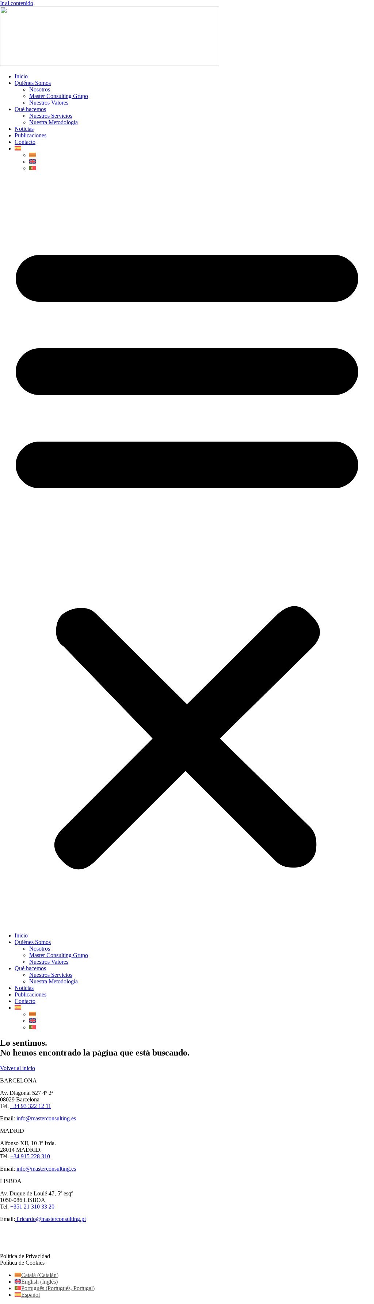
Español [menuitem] (30, 1295)
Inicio (21, 76)
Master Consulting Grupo (58, 96)
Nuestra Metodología (53, 122)
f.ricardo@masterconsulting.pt (50, 1219)
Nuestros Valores (48, 102)
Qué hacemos (30, 109)
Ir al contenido (16, 3)
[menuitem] (18, 148)
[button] (187, 552)
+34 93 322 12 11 (30, 1106)
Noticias (24, 129)
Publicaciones (30, 135)
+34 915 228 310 (30, 1156)
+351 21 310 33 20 (32, 1206)
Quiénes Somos (33, 83)
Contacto (25, 142)
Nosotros (39, 89)
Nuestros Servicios (50, 116)
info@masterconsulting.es (46, 1118)
